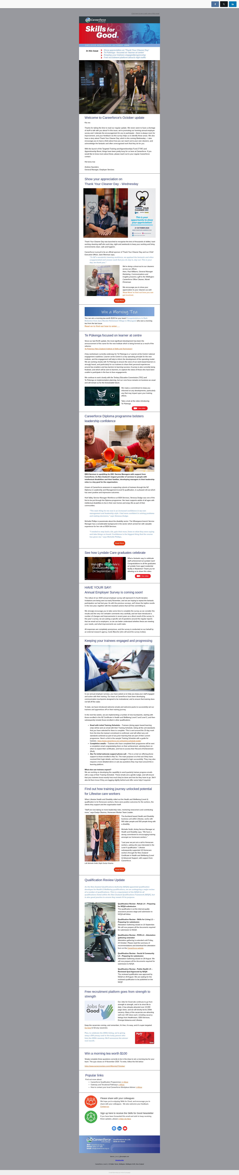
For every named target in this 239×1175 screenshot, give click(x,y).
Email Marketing (113, 1172)
